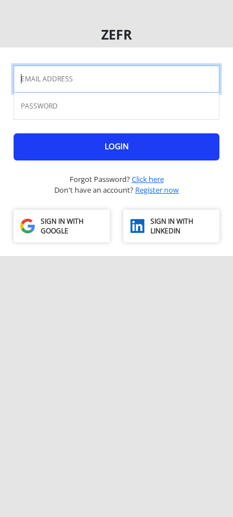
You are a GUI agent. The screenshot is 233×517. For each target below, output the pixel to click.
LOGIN (117, 146)
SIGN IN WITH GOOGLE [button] (62, 226)
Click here (148, 179)
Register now (157, 190)
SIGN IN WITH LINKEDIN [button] (171, 226)
